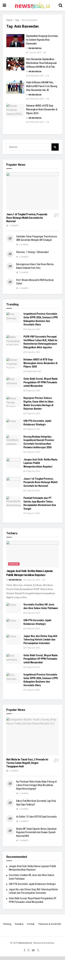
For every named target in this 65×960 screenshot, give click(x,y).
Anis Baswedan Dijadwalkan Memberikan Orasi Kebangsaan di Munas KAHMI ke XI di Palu (41, 63)
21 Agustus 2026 (32, 491)
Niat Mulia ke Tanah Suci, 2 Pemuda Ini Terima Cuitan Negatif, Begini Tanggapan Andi (27, 763)
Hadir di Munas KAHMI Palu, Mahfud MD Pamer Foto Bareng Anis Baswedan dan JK (41, 86)
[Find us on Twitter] (38, 950)
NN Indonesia (35, 48)
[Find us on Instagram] (28, 950)
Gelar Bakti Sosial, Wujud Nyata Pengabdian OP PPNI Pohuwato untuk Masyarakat (40, 382)
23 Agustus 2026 (32, 413)
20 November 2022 (36, 122)
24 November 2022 (36, 76)
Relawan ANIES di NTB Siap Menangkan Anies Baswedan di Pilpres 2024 (41, 109)
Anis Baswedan (29, 20)
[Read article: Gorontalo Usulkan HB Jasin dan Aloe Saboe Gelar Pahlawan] (13, 608)
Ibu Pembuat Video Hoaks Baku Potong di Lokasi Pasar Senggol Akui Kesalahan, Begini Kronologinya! (36, 785)
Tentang (7, 924)
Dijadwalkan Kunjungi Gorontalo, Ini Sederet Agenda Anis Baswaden (42, 39)
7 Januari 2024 (34, 53)
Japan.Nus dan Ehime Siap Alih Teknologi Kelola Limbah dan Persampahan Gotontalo (40, 640)
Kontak (31, 924)
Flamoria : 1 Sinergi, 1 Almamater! (32, 252)
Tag (17, 20)
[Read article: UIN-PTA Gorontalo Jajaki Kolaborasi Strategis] (13, 424)
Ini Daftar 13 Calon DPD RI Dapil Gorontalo (36, 816)
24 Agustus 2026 (32, 329)
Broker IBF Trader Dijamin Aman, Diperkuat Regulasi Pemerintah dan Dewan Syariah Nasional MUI (36, 832)
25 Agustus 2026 (32, 429)
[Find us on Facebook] (24, 950)
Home (9, 20)
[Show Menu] (4, 5)
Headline (13, 564)
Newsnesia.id (25, 943)
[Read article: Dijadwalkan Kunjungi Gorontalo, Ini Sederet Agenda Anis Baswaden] (15, 40)
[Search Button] (60, 5)
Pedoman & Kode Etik (49, 924)
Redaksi (19, 924)
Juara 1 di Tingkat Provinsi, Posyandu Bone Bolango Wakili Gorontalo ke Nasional (26, 218)
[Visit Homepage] (32, 5)
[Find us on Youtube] (33, 950)
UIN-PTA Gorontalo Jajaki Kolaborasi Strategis (32, 884)
